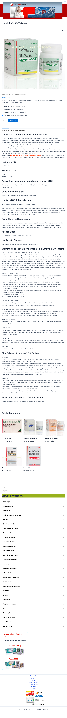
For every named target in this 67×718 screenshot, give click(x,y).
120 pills (6, 109)
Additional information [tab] (18, 130)
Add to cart (12, 120)
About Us (33, 678)
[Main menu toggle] (65, 1)
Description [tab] (5, 130)
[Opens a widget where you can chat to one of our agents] (55, 707)
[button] (62, 30)
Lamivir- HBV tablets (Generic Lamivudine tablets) (25, 155)
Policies (33, 686)
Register (5, 491)
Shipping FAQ (33, 682)
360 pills (7, 115)
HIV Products (10, 94)
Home (3, 94)
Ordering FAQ (34, 684)
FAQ (33, 680)
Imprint (33, 688)
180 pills (6, 112)
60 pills (6, 107)
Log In (4, 488)
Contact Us (33, 676)
